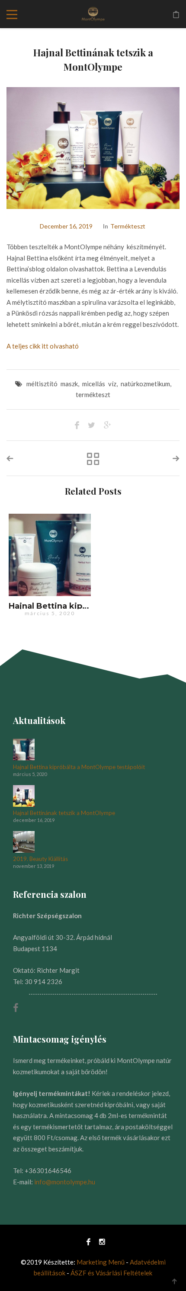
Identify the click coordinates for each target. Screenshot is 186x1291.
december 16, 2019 (66, 226)
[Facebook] (88, 1241)
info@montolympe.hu (64, 1182)
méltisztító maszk (52, 384)
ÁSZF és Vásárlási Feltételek (111, 1273)
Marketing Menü (101, 1262)
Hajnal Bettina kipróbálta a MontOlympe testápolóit (79, 767)
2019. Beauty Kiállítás (40, 859)
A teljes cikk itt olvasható (42, 346)
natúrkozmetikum (145, 384)
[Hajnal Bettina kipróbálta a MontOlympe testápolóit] (50, 555)
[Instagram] (100, 1241)
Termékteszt (127, 226)
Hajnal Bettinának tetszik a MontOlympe (64, 813)
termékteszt (93, 394)
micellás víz (99, 384)
